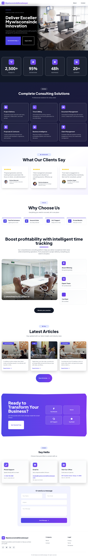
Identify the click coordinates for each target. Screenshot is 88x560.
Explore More (28, 41)
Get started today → (13, 40)
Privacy (69, 540)
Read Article (6, 368)
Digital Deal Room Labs (39, 355)
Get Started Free (16, 425)
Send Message (43, 520)
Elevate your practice (44, 310)
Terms (69, 543)
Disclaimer (70, 545)
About (75, 3)
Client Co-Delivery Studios (12, 355)
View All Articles (43, 378)
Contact (83, 3)
